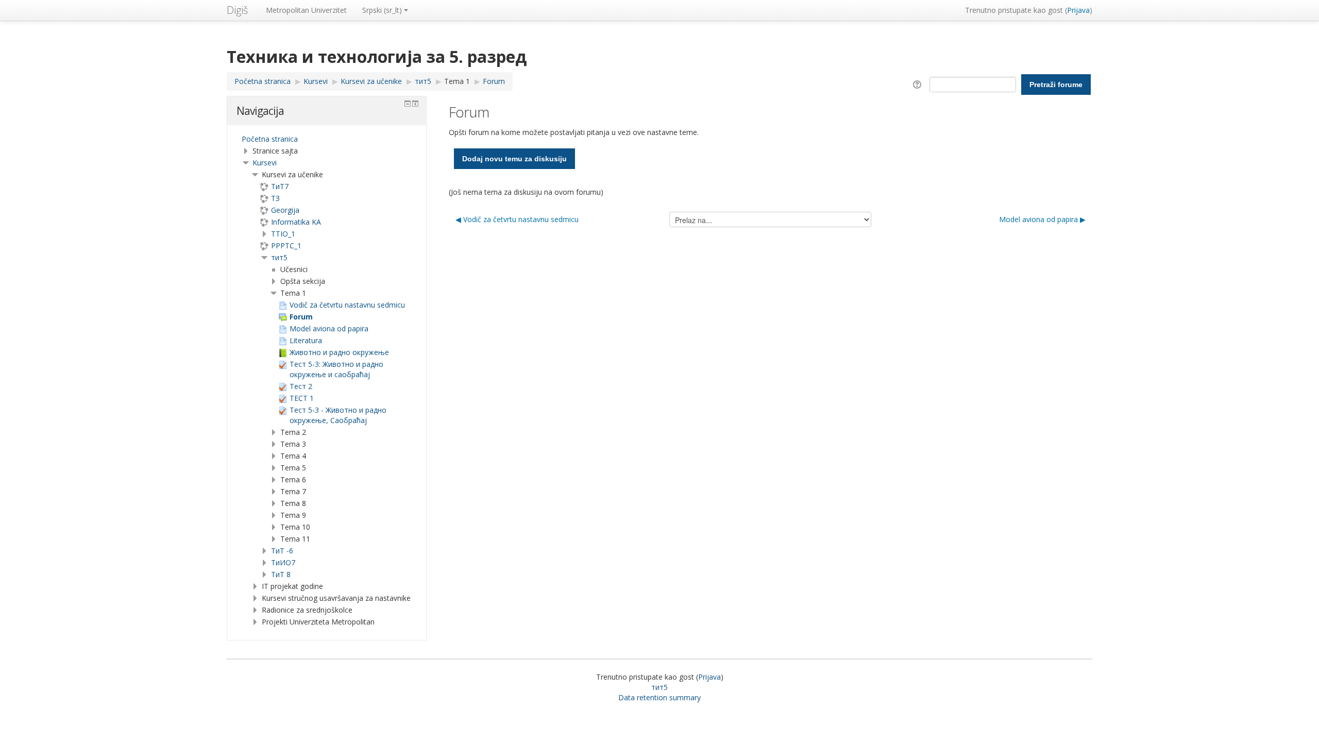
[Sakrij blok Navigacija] (407, 103)
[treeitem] (327, 139)
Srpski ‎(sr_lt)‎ (382, 10)
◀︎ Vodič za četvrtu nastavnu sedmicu (517, 219)
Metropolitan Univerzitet (306, 10)
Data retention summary (659, 697)
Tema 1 (457, 81)
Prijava (1078, 10)
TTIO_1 (283, 234)
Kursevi (264, 162)
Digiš (237, 10)
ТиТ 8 (281, 574)
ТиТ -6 (282, 550)
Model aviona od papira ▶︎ (1042, 219)
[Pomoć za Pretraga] (918, 84)
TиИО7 (283, 562)
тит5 (279, 257)
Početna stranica (270, 139)
